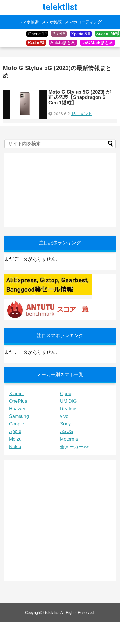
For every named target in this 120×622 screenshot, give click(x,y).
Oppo (65, 393)
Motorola (69, 439)
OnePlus (18, 401)
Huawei (17, 408)
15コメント (81, 113)
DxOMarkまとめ (98, 42)
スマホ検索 (28, 21)
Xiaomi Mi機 (107, 33)
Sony (65, 423)
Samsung (19, 416)
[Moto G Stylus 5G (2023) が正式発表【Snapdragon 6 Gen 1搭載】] (25, 104)
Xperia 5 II (80, 33)
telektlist (60, 7)
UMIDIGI (69, 401)
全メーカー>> (74, 446)
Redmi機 (36, 42)
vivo (64, 416)
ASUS (66, 431)
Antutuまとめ (63, 42)
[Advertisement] (48, 189)
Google (16, 423)
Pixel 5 (58, 33)
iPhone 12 (37, 33)
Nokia (15, 446)
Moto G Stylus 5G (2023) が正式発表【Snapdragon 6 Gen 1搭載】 (79, 97)
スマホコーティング (83, 21)
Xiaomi (16, 393)
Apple (15, 431)
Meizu (15, 439)
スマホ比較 (52, 21)
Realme (68, 408)
